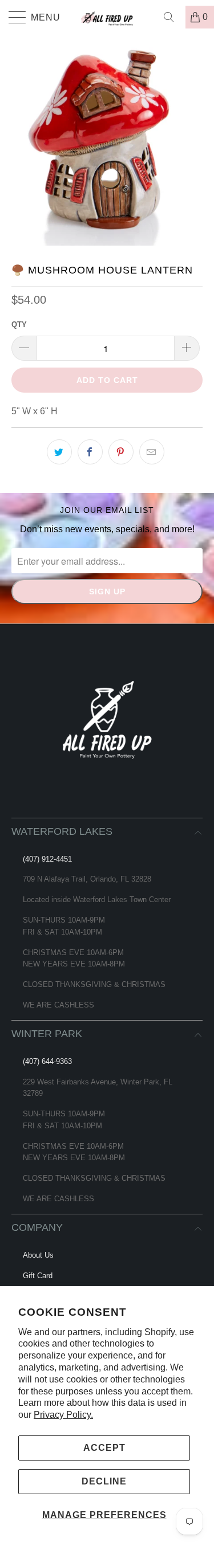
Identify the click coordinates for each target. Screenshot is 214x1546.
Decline (104, 1481)
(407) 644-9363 (47, 1061)
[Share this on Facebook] (90, 451)
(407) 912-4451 (47, 859)
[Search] (173, 17)
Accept (104, 1448)
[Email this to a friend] (151, 451)
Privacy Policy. (63, 1414)
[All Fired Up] (107, 17)
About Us (38, 1255)
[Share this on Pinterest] (121, 451)
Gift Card (38, 1275)
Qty (19, 324)
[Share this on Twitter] (59, 451)
